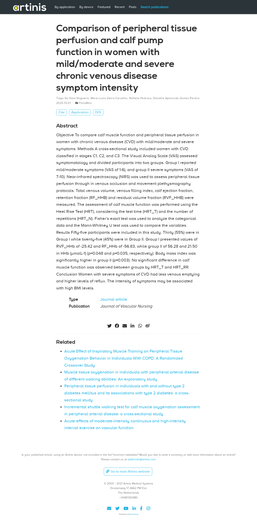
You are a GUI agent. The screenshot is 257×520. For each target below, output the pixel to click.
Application (80, 112)
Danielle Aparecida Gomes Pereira (176, 98)
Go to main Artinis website (130, 471)
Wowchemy (134, 514)
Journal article (113, 299)
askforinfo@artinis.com (141, 459)
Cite (62, 112)
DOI (98, 112)
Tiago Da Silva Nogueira (72, 98)
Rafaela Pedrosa (140, 98)
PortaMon (85, 103)
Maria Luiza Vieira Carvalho (109, 98)
